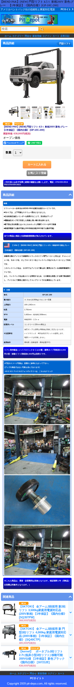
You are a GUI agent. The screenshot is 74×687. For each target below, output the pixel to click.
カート (56, 36)
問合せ (28, 36)
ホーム (8, 36)
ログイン (47, 36)
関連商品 (8, 596)
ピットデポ (34, 19)
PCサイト (66, 9)
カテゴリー (18, 36)
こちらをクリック (46, 371)
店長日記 (64, 36)
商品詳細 (8, 194)
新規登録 (37, 36)
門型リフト (65, 43)
